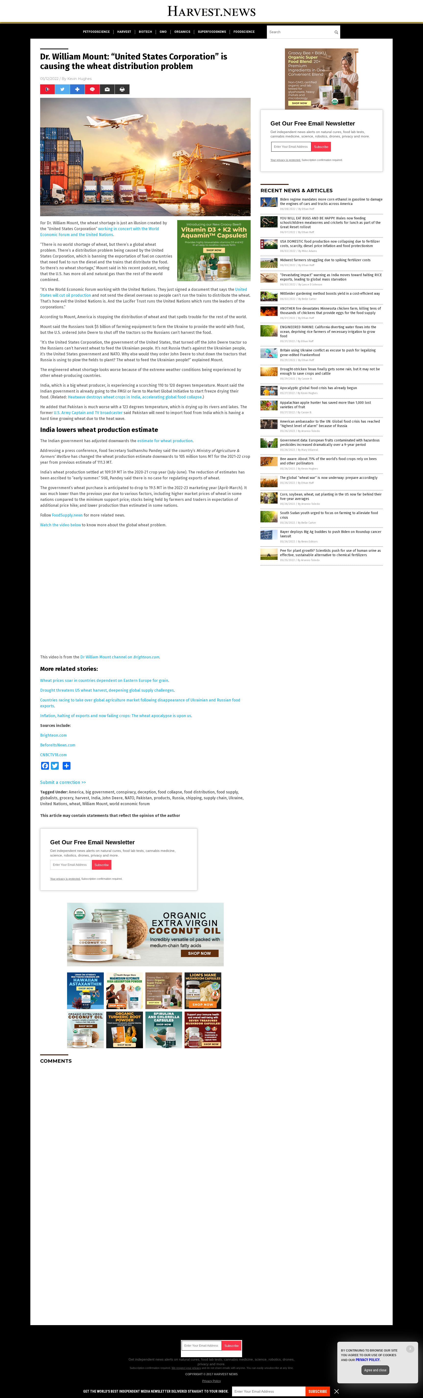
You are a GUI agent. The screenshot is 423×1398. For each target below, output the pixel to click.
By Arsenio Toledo (309, 431)
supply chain (215, 798)
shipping (194, 798)
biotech (145, 32)
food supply (227, 792)
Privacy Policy (211, 1381)
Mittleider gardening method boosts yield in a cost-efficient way (330, 294)
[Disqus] (145, 1129)
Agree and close (375, 1370)
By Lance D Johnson (310, 284)
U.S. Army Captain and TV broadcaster (88, 412)
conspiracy (126, 792)
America (76, 792)
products (162, 798)
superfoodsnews (212, 32)
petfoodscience (96, 32)
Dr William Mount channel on (119, 657)
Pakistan (144, 798)
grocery (66, 798)
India (95, 798)
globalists (49, 798)
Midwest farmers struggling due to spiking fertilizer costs (325, 260)
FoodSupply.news (67, 515)
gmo (163, 32)
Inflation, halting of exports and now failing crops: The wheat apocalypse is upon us (115, 715)
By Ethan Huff (306, 209)
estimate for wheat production (165, 441)
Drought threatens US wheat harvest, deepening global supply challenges (107, 690)
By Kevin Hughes (307, 393)
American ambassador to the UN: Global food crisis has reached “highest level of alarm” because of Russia (330, 423)
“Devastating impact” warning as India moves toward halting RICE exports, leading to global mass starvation (331, 277)
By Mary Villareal (308, 449)
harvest (124, 32)
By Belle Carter (307, 299)
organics (182, 32)
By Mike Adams (307, 251)
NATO (129, 798)
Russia (178, 798)
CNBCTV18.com (53, 755)
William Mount (94, 803)
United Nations (53, 803)
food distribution (199, 792)
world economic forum (129, 803)
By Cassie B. (305, 378)
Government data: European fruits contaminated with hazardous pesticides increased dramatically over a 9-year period (330, 442)
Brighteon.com (53, 735)
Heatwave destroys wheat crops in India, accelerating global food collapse (135, 397)
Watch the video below (60, 525)
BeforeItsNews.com (57, 745)
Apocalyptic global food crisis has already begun (318, 388)
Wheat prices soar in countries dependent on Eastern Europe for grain (104, 680)
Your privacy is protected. (65, 878)
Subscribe (317, 1391)
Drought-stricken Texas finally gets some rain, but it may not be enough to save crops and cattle (330, 371)
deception (147, 792)
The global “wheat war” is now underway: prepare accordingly (328, 478)
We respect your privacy (186, 1367)
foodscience (244, 32)
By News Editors (307, 541)
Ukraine (236, 798)
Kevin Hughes (79, 79)
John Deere (112, 798)
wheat (74, 803)
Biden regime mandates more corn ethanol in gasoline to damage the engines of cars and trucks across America (331, 201)
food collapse (170, 792)
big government (99, 792)
